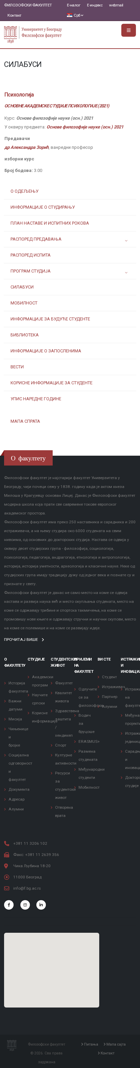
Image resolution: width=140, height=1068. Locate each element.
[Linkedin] (41, 905)
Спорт (60, 745)
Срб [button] (77, 15)
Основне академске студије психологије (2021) (56, 105)
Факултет (64, 683)
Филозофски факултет (28, 5)
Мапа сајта (115, 1045)
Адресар (16, 799)
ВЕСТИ (17, 366)
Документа (19, 789)
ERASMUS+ (89, 741)
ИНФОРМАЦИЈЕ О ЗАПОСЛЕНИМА (46, 350)
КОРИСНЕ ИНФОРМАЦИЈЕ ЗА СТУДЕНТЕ (51, 382)
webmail (116, 5)
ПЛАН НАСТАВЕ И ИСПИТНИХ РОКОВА (50, 223)
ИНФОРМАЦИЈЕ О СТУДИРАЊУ (43, 207)
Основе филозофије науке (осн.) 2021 (85, 126)
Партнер (109, 696)
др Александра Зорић (26, 147)
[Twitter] (25, 905)
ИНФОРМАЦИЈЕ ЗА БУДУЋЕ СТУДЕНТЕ (50, 318)
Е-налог (74, 5)
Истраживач (113, 686)
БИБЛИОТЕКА (25, 334)
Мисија (15, 719)
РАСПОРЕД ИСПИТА (31, 255)
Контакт (14, 15)
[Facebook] (9, 905)
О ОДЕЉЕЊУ (24, 191)
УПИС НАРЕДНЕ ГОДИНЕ (36, 398)
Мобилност (89, 787)
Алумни (16, 809)
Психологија (19, 95)
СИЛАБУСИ (22, 287)
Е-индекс (94, 5)
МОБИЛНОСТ (24, 302)
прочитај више (21, 639)
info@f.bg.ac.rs (27, 888)
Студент (109, 677)
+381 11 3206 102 (30, 843)
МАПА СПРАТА (25, 421)
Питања (90, 1045)
